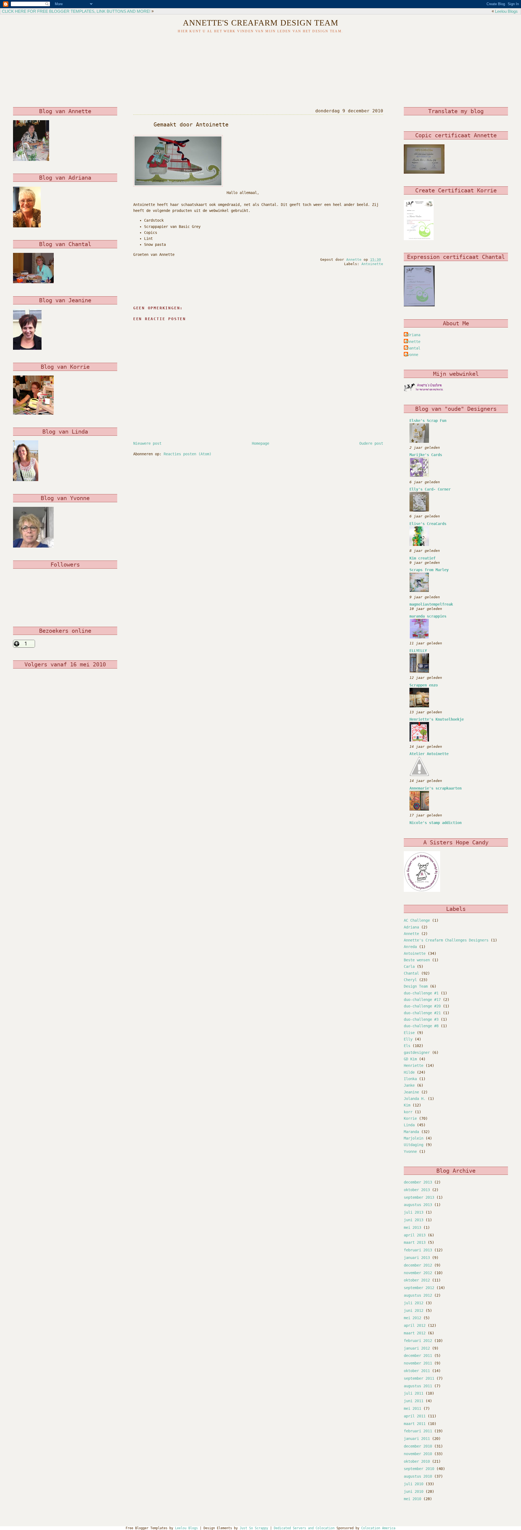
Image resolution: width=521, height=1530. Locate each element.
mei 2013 (412, 1227)
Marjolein (413, 1138)
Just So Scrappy (254, 1528)
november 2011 (418, 1363)
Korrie (410, 1118)
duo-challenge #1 (421, 993)
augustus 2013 (418, 1205)
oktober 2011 (417, 1371)
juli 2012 (413, 1303)
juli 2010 (413, 1484)
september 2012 (419, 1288)
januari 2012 (417, 1348)
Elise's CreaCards (427, 523)
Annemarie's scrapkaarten (435, 788)
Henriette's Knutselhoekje (436, 719)
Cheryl (410, 980)
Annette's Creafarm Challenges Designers (446, 940)
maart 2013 (414, 1242)
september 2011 (419, 1378)
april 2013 (414, 1235)
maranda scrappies (427, 616)
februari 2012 (418, 1340)
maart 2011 (414, 1423)
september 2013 (419, 1197)
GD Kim (410, 1059)
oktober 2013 (417, 1190)
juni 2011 (413, 1401)
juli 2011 (413, 1393)
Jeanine (411, 1092)
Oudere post (371, 443)
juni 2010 (413, 1491)
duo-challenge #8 (421, 1026)
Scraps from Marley (429, 570)
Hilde (409, 1072)
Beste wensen (417, 960)
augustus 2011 (418, 1386)
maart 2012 (414, 1333)
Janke (409, 1085)
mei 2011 (412, 1408)
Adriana (412, 335)
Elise (409, 1032)
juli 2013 (413, 1212)
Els (407, 1046)
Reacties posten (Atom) (187, 454)
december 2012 (418, 1265)
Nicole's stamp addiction (435, 822)
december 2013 (418, 1182)
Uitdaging (413, 1145)
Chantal (411, 973)
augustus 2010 (418, 1476)
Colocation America (378, 1528)
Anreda (410, 946)
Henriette (413, 1065)
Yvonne (410, 1151)
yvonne (411, 354)
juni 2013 (413, 1220)
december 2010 (418, 1446)
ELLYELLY (418, 650)
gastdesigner (417, 1052)
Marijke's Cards (425, 455)
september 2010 (419, 1469)
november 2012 (418, 1273)
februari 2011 (418, 1431)
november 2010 (418, 1454)
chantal (412, 348)
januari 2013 (417, 1257)
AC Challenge (417, 920)
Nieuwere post (147, 443)
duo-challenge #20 (422, 1006)
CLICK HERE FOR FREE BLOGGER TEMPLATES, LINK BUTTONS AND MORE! (76, 11)
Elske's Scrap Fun (427, 420)
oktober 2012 (417, 1280)
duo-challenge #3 (421, 1019)
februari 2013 (418, 1250)
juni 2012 (413, 1310)
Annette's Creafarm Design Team (260, 22)
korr (408, 1112)
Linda (409, 1125)
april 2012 (414, 1325)
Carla (409, 966)
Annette (412, 341)
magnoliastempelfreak (431, 604)
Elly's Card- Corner (430, 489)
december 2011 (418, 1355)
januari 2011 (417, 1438)
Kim (407, 1105)
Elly (408, 1039)
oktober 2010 (417, 1461)
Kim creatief (422, 558)
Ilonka (410, 1079)
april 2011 (414, 1416)
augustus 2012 (418, 1295)
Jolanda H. (414, 1098)
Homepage (260, 443)
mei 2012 (412, 1318)
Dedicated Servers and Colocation (304, 1528)
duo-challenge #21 (422, 1013)
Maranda (411, 1132)
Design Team (416, 986)
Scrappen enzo (423, 685)
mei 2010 (412, 1499)
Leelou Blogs (506, 11)
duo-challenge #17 (422, 999)
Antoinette (372, 264)
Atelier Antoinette (429, 754)
